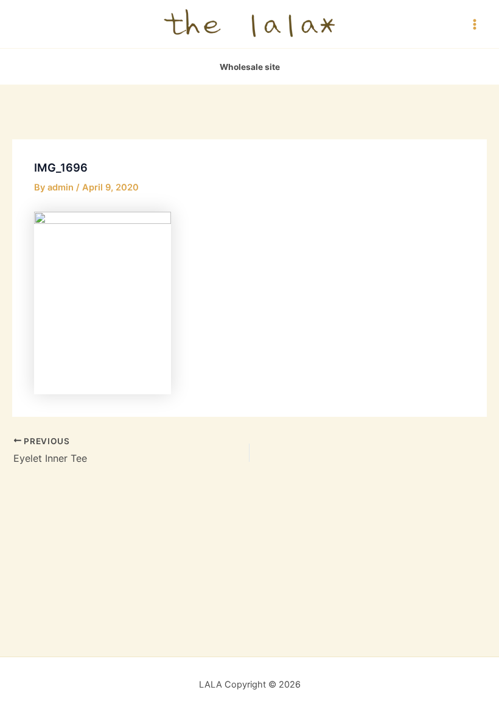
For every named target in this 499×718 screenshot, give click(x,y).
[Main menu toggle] (474, 24)
